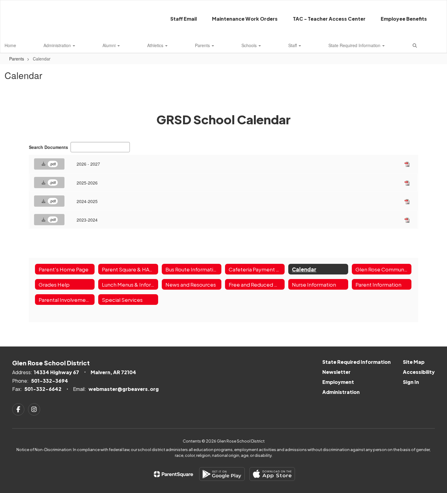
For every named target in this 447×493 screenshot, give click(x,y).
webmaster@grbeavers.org (123, 389)
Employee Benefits (404, 19)
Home (10, 45)
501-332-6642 (42, 389)
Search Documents (48, 147)
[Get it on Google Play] (222, 474)
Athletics (156, 45)
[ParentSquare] (173, 474)
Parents (203, 45)
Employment (338, 382)
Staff (293, 45)
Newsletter (336, 372)
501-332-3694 (49, 381)
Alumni (109, 45)
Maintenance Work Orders (245, 19)
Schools (249, 45)
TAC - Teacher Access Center (329, 19)
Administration (57, 45)
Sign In (411, 382)
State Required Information (355, 45)
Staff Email (183, 19)
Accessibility (419, 372)
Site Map (413, 362)
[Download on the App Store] (272, 474)
